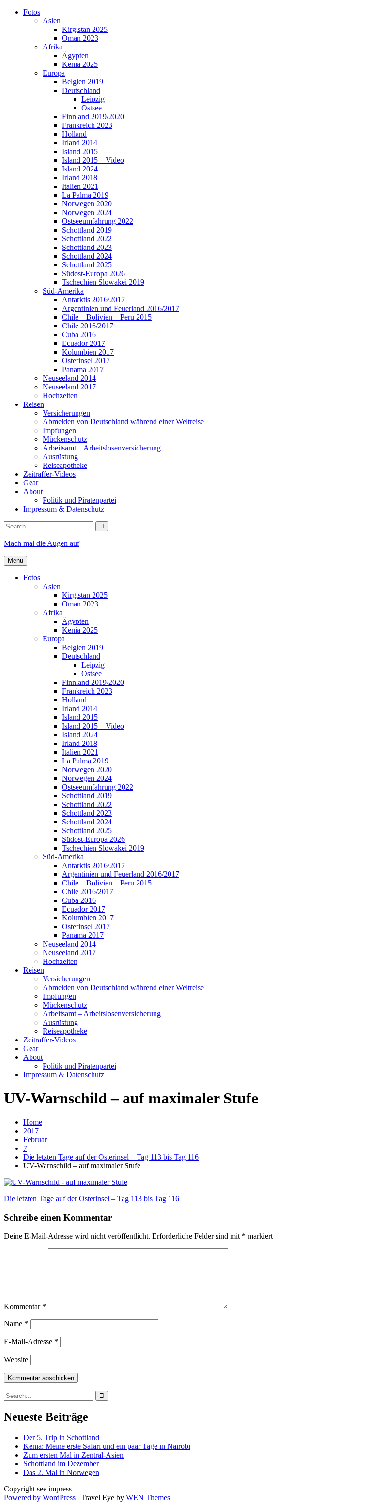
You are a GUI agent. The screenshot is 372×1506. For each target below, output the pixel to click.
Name (16, 1324)
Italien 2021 (80, 186)
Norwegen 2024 (87, 212)
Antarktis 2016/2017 (93, 299)
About (33, 491)
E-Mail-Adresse (31, 1341)
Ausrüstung (60, 456)
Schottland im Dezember (61, 1463)
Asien (52, 20)
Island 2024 (80, 169)
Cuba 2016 (79, 334)
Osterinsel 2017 (86, 361)
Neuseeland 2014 (69, 378)
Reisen (33, 404)
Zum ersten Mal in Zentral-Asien (73, 1455)
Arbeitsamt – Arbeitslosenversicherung (102, 448)
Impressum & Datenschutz (63, 509)
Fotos (31, 12)
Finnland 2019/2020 (93, 116)
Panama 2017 (83, 369)
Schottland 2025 (87, 265)
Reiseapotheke (65, 465)
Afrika (52, 47)
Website (16, 1359)
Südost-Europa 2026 (93, 273)
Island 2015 (80, 151)
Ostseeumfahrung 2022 (97, 221)
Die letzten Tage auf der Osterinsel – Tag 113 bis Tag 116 (91, 1199)
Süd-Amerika (63, 291)
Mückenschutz (65, 439)
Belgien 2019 (82, 82)
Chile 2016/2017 (87, 326)
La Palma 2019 (85, 195)
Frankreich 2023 (87, 125)
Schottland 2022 (87, 238)
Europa (54, 73)
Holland (74, 134)
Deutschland (81, 90)
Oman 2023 (80, 38)
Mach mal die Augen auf (41, 543)
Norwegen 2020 (87, 204)
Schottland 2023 (87, 247)
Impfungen (59, 430)
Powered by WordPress (40, 1497)
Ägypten (75, 55)
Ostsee (91, 108)
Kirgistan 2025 (85, 29)
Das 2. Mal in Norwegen (61, 1472)
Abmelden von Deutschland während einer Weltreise (123, 422)
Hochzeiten (60, 395)
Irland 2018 (79, 177)
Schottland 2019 (87, 230)
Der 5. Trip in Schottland (61, 1437)
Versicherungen (66, 413)
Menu (15, 560)
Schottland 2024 (87, 256)
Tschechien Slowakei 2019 (103, 282)
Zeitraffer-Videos (49, 474)
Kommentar (25, 1307)
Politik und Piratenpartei (79, 500)
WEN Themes (148, 1497)
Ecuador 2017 (83, 343)
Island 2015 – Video (93, 160)
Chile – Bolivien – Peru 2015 (107, 317)
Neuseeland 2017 (69, 387)
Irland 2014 (79, 143)
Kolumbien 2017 (88, 352)
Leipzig (93, 99)
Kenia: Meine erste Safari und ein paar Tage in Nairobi (106, 1446)
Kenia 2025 (80, 64)
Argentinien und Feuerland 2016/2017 (120, 308)
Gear (30, 483)
